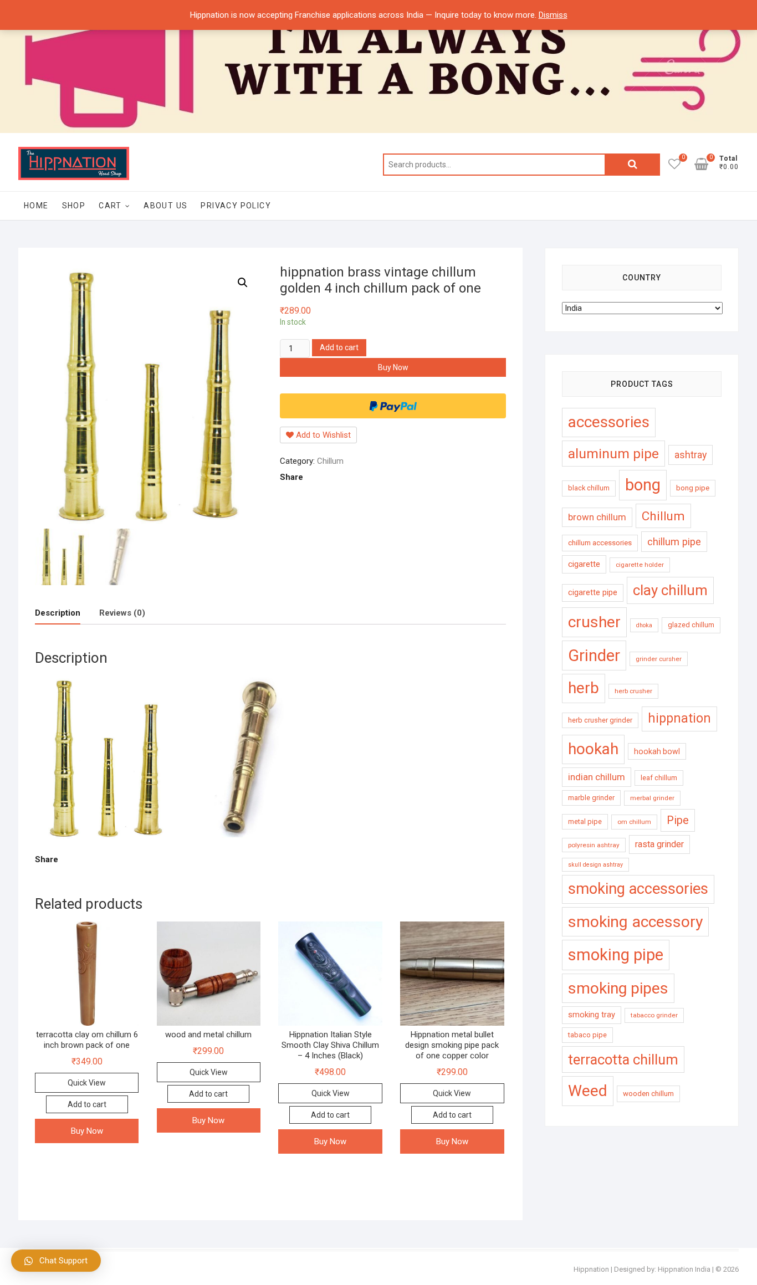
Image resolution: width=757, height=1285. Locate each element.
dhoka (644, 625)
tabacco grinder (654, 1015)
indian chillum (596, 776)
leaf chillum (659, 778)
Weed (587, 1091)
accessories (608, 422)
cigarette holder (640, 565)
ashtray (690, 454)
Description (57, 613)
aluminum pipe (613, 454)
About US (165, 205)
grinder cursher (659, 659)
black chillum (589, 488)
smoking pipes (618, 988)
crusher (594, 622)
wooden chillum (648, 1093)
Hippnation (591, 1269)
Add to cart (339, 347)
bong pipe (692, 488)
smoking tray (591, 1015)
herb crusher (633, 691)
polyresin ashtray (594, 845)
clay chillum (670, 590)
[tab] (57, 613)
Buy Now (393, 367)
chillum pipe (674, 541)
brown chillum (597, 517)
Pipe (678, 820)
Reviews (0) (122, 613)
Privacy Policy (236, 205)
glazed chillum (691, 625)
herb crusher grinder (600, 720)
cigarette (584, 564)
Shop (74, 205)
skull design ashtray (595, 864)
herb (583, 688)
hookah (593, 749)
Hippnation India (684, 1269)
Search (632, 164)
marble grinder (591, 797)
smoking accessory (635, 922)
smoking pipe (615, 954)
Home (36, 205)
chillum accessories (600, 543)
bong (643, 484)
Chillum (330, 461)
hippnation (679, 718)
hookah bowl (657, 751)
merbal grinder (652, 798)
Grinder (594, 655)
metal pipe (585, 821)
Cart (110, 205)
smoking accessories (638, 889)
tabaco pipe (587, 1035)
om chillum (634, 822)
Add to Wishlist (322, 435)
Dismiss (553, 15)
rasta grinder (659, 844)
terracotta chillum (623, 1059)
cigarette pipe (592, 592)
